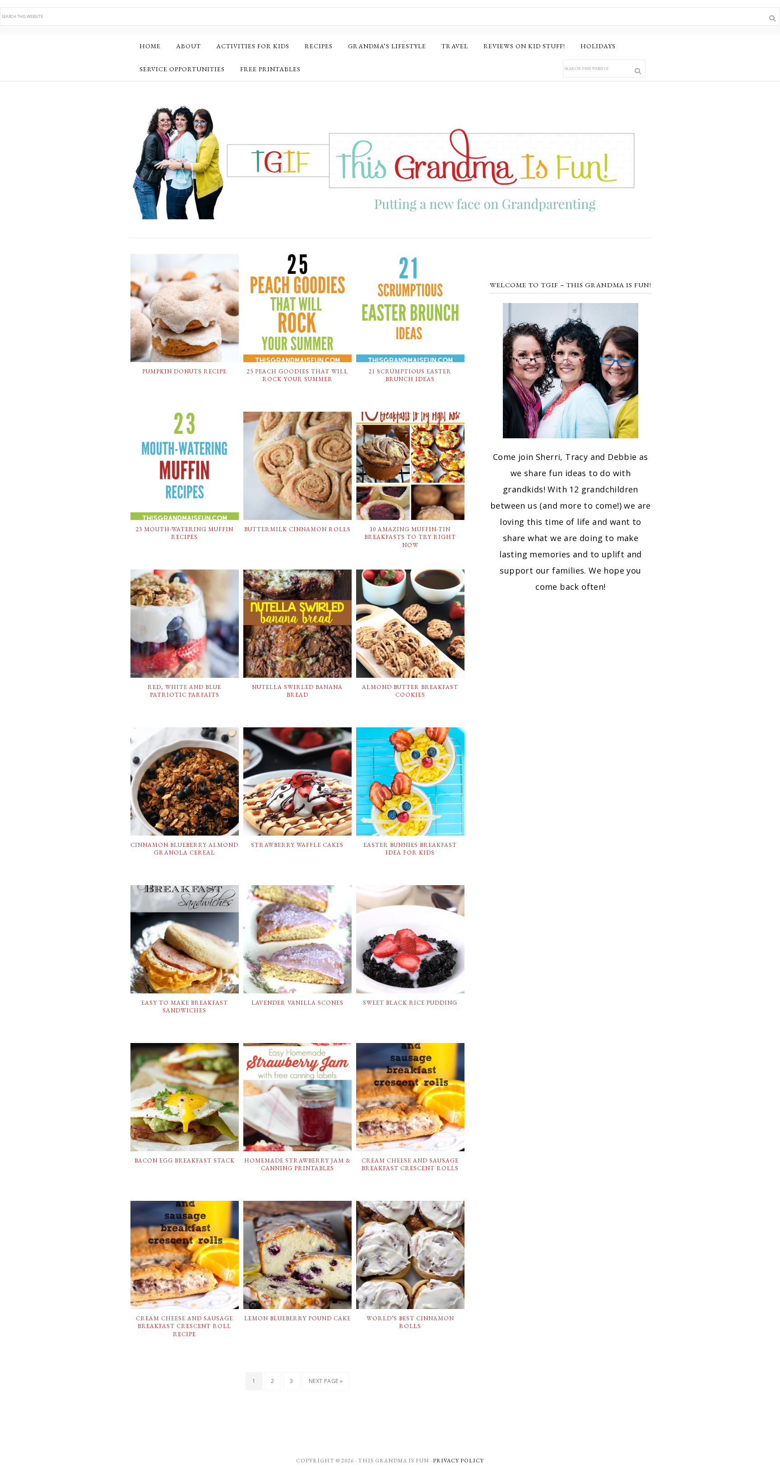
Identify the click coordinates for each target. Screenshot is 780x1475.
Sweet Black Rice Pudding (410, 1002)
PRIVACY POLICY (458, 1460)
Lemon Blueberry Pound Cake (297, 1318)
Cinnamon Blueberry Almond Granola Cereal (184, 849)
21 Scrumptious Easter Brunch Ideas (410, 375)
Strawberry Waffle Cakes (297, 845)
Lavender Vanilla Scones (297, 1002)
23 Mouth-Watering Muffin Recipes (184, 533)
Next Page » (326, 1381)
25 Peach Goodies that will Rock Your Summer (297, 375)
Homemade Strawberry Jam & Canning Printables (297, 1164)
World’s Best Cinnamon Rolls (410, 1322)
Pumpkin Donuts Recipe (184, 371)
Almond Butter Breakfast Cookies (410, 691)
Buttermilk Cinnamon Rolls (297, 529)
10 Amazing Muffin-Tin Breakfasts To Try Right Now (410, 537)
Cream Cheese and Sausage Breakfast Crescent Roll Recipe (184, 1326)
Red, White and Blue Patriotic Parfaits (184, 691)
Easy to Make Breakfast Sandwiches (184, 1007)
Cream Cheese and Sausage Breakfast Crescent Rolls (410, 1164)
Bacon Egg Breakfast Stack (185, 1160)
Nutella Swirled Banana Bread (297, 691)
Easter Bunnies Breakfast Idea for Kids (410, 849)
